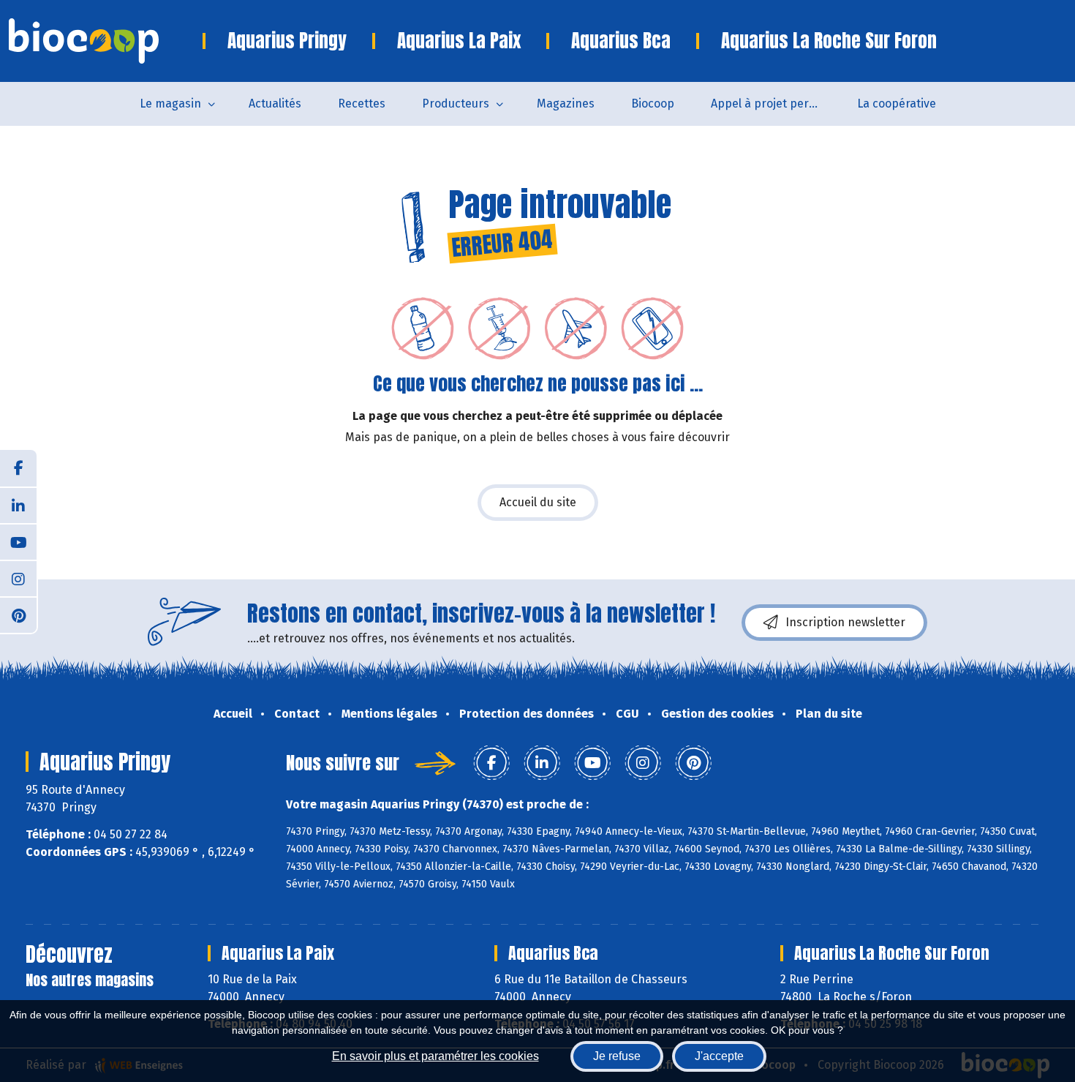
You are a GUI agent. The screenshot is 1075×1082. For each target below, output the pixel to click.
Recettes (361, 103)
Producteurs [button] (455, 103)
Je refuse (617, 1056)
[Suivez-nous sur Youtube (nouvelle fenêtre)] (18, 541)
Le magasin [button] (170, 103)
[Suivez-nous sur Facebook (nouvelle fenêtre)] (18, 468)
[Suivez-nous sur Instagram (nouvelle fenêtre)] (18, 578)
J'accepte (719, 1056)
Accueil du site (537, 502)
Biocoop (652, 103)
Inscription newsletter (845, 622)
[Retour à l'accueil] (106, 41)
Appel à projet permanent (775, 103)
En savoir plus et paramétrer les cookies (435, 1056)
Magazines (566, 103)
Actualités (275, 103)
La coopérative (896, 103)
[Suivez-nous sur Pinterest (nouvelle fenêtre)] (18, 614)
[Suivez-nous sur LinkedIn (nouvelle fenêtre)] (18, 504)
